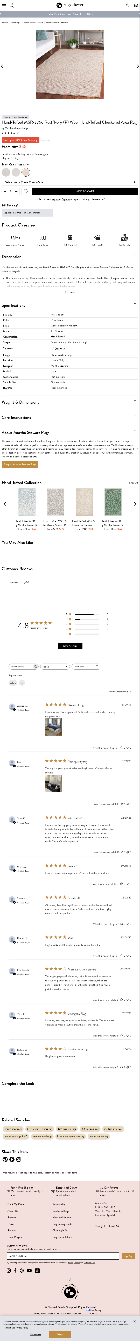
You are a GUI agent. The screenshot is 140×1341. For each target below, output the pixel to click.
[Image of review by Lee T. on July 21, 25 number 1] (53, 783)
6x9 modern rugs (67, 1129)
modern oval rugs (113, 1129)
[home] (69, 7)
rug (22, 683)
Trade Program (15, 1237)
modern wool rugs (42, 1136)
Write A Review (70, 646)
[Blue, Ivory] (6, 172)
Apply (55, 199)
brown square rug (98, 1136)
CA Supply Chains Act (71, 1313)
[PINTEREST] (22, 1270)
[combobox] (55, 667)
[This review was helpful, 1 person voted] (122, 804)
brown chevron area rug (39, 1129)
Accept (60, 1334)
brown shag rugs (13, 1129)
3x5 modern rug (90, 1129)
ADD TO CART (85, 191)
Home (5, 22)
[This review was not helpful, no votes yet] (128, 748)
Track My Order (16, 1204)
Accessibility (58, 1204)
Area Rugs (15, 22)
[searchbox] (20, 666)
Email (112, 1226)
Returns (12, 1230)
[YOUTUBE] (29, 1270)
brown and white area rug (70, 1136)
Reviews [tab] (13, 582)
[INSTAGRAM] (9, 1270)
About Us (13, 1211)
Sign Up (128, 1256)
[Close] (134, 1321)
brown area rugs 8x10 (15, 1136)
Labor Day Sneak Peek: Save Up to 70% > (70, 14)
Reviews (12, 1217)
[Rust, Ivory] (26, 172)
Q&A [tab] (26, 582)
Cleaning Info (59, 1230)
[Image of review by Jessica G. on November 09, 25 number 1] (53, 727)
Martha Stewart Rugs (16, 128)
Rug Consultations (62, 1237)
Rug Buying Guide (62, 1224)
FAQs (11, 1224)
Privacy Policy (74, 1262)
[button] (136, 5)
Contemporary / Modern (33, 22)
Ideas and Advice (61, 1217)
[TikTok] (37, 1270)
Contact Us (101, 1203)
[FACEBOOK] (15, 1270)
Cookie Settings (60, 1211)
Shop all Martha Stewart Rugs (20, 464)
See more (70, 292)
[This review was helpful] (122, 748)
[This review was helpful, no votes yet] (121, 884)
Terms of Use (89, 1262)
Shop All (133, 483)
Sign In (66, 199)
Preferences (35, 1334)
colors (13, 683)
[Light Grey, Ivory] (16, 172)
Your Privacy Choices (95, 1312)
